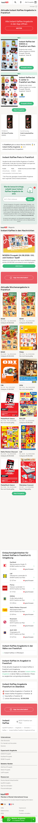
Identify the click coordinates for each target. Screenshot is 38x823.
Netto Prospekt (5, 770)
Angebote (18, 727)
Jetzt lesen (19, 266)
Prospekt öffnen (26, 67)
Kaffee (4, 730)
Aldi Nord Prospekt (6, 767)
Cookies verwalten (24, 813)
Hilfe (2, 808)
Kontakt (21, 810)
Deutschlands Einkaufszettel (9, 780)
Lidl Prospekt (5, 772)
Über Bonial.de (5, 740)
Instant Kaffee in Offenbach (14, 653)
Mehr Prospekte (19, 110)
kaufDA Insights (5, 783)
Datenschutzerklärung (27, 215)
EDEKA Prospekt (6, 754)
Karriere (3, 746)
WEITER (19, 28)
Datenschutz (5, 810)
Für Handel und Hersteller (9, 743)
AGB (2, 813)
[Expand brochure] (9, 55)
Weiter (30, 199)
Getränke (27, 727)
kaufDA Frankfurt (7, 727)
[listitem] (10, 127)
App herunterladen (6, 786)
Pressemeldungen (6, 788)
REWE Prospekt (5, 759)
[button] (19, 53)
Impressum (22, 808)
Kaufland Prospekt (6, 756)
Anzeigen (32, 6)
